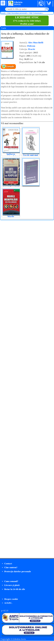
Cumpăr (10, 66)
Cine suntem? (10, 567)
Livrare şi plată (12, 585)
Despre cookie (11, 599)
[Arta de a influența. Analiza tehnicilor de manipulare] (7, 58)
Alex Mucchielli (35, 42)
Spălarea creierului (11, 155)
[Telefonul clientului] (41, 3)
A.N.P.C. (8, 603)
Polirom (31, 46)
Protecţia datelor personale (17, 571)
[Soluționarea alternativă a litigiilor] (27, 623)
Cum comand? (11, 581)
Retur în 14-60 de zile (14, 589)
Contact (8, 563)
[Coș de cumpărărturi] (49, 3)
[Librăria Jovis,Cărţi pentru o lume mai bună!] (10, 3)
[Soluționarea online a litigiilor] (27, 635)
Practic (31, 49)
